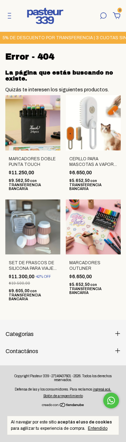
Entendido (97, 428)
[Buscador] (103, 16)
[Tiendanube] (63, 405)
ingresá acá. (102, 389)
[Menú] (10, 16)
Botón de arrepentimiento (63, 396)
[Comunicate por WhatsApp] (111, 400)
